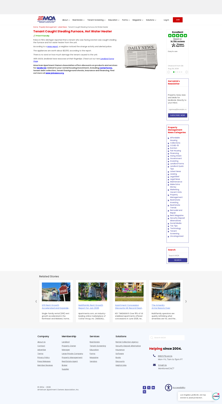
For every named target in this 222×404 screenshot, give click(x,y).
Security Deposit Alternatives (177, 219)
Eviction (173, 148)
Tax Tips (174, 225)
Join (178, 19)
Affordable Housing (175, 139)
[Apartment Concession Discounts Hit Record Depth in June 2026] (129, 292)
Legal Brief (174, 176)
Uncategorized (176, 236)
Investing (174, 161)
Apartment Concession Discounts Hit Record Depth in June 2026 (129, 307)
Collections (175, 143)
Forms (92, 353)
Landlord (65, 342)
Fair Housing (175, 150)
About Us (41, 342)
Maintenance (176, 181)
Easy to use (172, 51)
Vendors (93, 361)
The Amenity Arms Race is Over (161, 307)
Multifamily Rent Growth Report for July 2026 (90, 307)
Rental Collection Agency (127, 342)
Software (120, 353)
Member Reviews (45, 365)
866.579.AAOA (165, 356)
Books (118, 357)
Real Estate (95, 342)
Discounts (120, 361)
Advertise (41, 349)
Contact (41, 346)
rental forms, (106, 68)
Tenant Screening (174, 232)
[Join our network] (153, 387)
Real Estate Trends (175, 206)
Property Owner (69, 346)
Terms (40, 353)
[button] (36, 301)
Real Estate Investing (175, 201)
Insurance (120, 349)
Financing (174, 153)
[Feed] (144, 391)
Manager (66, 349)
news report (52, 46)
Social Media (175, 223)
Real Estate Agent (70, 361)
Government (176, 158)
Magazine (94, 357)
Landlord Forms (177, 163)
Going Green (176, 156)
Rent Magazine (177, 215)
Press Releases (44, 361)
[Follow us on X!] (148, 387)
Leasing (173, 174)
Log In (166, 20)
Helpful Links (121, 365)
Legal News (175, 179)
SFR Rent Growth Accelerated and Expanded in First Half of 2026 (56, 307)
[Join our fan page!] (144, 387)
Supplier (65, 369)
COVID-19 (174, 145)
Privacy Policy (43, 357)
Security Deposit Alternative (128, 346)
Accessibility (179, 387)
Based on (178, 40)
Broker (64, 365)
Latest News (175, 171)
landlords (41, 68)
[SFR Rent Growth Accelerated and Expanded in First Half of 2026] (56, 292)
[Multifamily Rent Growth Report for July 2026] (92, 292)
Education (94, 349)
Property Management (176, 196)
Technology (175, 228)
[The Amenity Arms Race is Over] (166, 292)
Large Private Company (72, 353)
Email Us (162, 365)
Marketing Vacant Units (176, 190)
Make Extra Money (175, 185)
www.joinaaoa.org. (55, 73)
